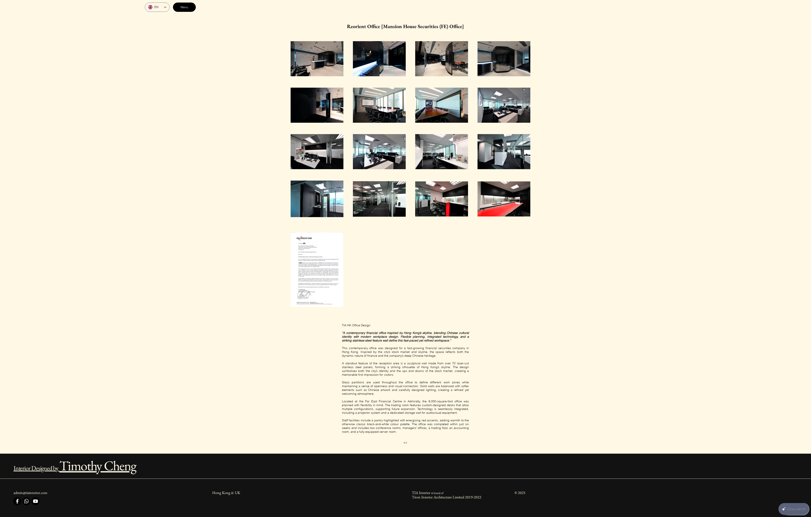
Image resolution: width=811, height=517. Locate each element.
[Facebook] (17, 501)
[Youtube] (35, 501)
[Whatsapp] (26, 501)
